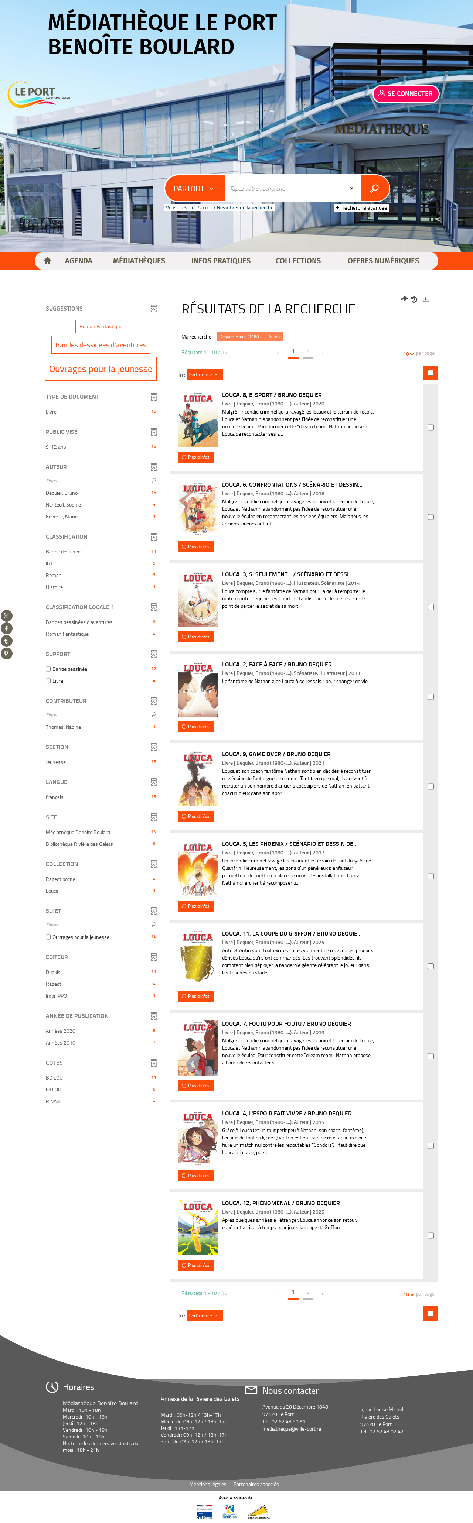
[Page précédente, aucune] (278, 353)
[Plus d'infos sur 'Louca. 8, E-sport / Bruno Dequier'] (198, 419)
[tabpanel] (236, 811)
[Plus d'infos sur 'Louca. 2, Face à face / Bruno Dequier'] (198, 689)
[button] (79, 261)
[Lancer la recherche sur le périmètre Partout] (375, 188)
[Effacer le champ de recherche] (352, 188)
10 (406, 353)
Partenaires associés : (258, 1484)
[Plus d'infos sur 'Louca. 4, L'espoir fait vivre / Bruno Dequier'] (198, 1138)
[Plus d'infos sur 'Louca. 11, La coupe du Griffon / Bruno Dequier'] (198, 958)
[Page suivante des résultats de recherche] (323, 353)
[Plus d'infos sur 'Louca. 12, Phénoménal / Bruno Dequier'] (198, 1227)
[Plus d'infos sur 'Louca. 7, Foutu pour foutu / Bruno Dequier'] (198, 1048)
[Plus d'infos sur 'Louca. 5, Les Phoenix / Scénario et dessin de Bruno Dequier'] (198, 868)
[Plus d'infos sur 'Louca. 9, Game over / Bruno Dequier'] (198, 778)
